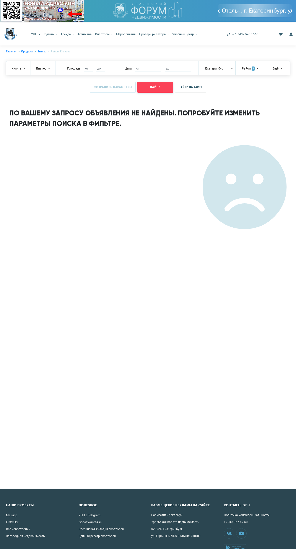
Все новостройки (18, 529)
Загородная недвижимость (25, 536)
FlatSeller (12, 522)
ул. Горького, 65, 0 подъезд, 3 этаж (175, 536)
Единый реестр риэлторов (97, 536)
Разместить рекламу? (166, 515)
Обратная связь (90, 522)
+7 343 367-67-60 (236, 522)
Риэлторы (102, 34)
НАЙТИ (155, 87)
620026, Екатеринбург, (167, 529)
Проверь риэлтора (152, 34)
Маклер (11, 515)
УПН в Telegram (89, 515)
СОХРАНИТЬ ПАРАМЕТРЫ (113, 87)
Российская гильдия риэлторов (101, 529)
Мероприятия (126, 34)
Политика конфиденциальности (247, 515)
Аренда (66, 34)
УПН (34, 34)
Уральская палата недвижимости (175, 522)
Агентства (84, 34)
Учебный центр (183, 34)
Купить (49, 34)
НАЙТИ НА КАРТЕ (190, 87)
